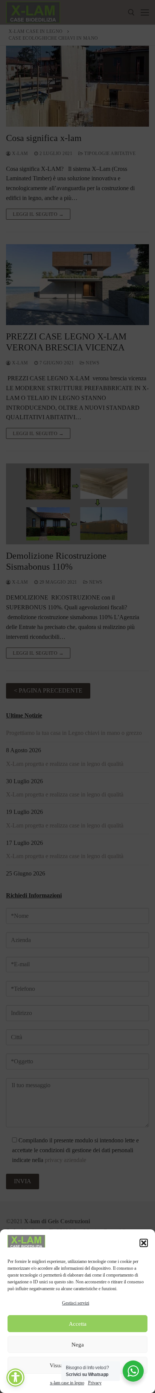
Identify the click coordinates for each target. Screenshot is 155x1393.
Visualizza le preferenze (78, 1365)
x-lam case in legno (67, 1382)
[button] (143, 1243)
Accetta (78, 1324)
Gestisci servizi (75, 1303)
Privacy (95, 1382)
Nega (77, 1345)
